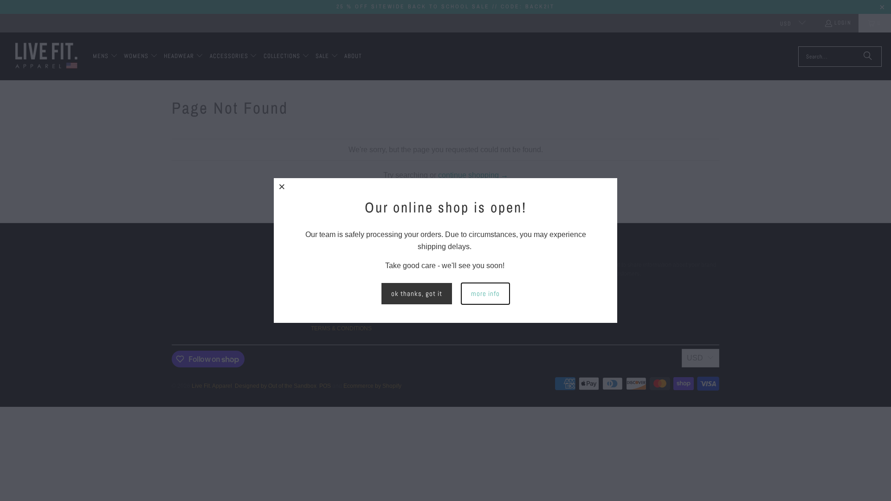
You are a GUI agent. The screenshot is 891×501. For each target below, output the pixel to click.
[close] (282, 186)
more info (485, 293)
